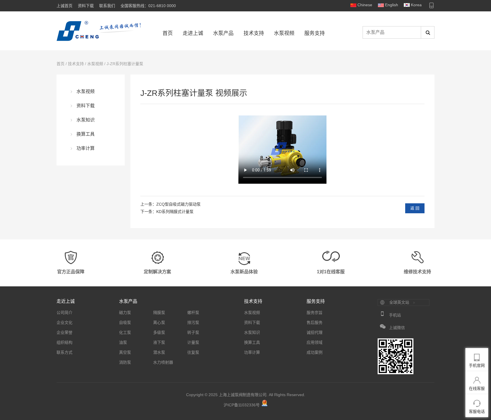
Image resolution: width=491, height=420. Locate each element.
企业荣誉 (64, 332)
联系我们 (107, 5)
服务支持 (314, 33)
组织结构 (64, 342)
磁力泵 (125, 312)
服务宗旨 (315, 312)
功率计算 (85, 148)
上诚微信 (397, 327)
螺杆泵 (193, 312)
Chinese (364, 5)
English (391, 5)
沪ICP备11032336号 (242, 405)
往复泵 (193, 352)
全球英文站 (399, 302)
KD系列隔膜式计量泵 (175, 211)
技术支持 (254, 33)
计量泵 (193, 342)
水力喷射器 (163, 362)
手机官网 (477, 365)
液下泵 (159, 342)
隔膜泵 (159, 312)
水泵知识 (85, 119)
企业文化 (64, 322)
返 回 (414, 208)
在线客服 (477, 388)
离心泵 (159, 322)
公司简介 (64, 312)
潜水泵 (159, 352)
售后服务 (315, 322)
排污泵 (193, 322)
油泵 (123, 342)
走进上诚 (193, 33)
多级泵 (159, 332)
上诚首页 (64, 5)
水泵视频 (284, 33)
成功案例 (315, 352)
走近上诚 (66, 301)
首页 (168, 33)
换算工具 (85, 134)
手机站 (395, 315)
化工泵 (125, 332)
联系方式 (64, 352)
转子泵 (193, 332)
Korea (416, 5)
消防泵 (125, 362)
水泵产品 (223, 33)
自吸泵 (125, 322)
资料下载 (86, 5)
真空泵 (125, 352)
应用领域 (315, 342)
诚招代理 (315, 332)
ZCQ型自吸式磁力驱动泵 (178, 204)
